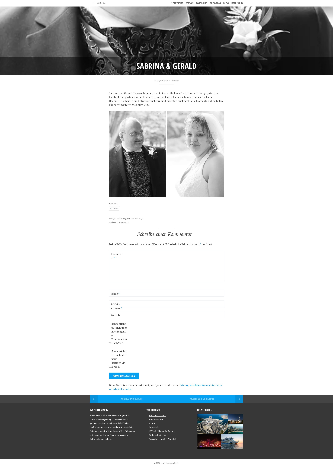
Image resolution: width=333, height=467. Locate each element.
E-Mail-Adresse (116, 306)
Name (115, 293)
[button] (137, 154)
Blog (226, 3)
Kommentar (117, 256)
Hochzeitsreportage (135, 218)
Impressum (237, 3)
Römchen (175, 80)
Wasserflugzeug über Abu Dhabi (163, 439)
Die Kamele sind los (157, 435)
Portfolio (201, 3)
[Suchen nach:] (108, 2)
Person (189, 3)
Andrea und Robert (131, 399)
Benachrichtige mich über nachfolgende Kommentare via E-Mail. (119, 333)
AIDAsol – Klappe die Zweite (161, 431)
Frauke (152, 423)
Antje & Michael (156, 419)
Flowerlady (154, 427)
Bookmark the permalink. (119, 222)
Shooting (215, 3)
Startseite (177, 3)
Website (115, 315)
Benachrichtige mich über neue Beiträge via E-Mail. (119, 358)
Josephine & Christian (202, 399)
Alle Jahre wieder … (157, 415)
